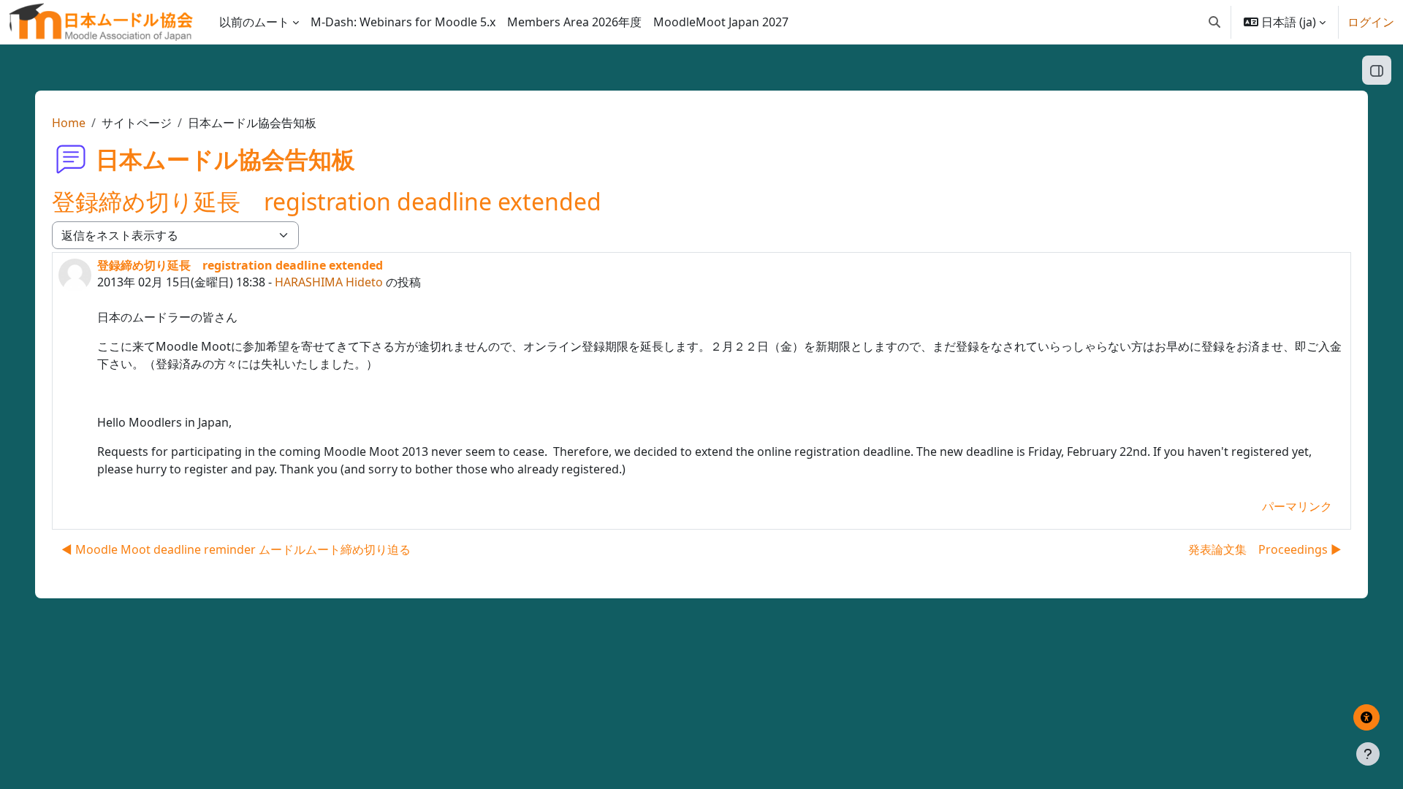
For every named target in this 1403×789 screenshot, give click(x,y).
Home (68, 123)
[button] (1214, 22)
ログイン (1370, 22)
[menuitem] (403, 22)
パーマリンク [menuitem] (1297, 506)
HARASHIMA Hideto (329, 282)
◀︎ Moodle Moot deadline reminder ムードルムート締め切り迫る (236, 549)
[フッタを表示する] (1368, 754)
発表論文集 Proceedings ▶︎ (1265, 549)
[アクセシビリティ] (1366, 717)
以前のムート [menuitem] (254, 22)
